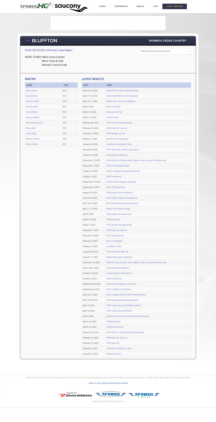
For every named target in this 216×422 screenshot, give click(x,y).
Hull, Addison (31, 112)
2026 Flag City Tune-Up (116, 128)
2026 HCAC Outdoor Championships (122, 90)
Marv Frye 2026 (113, 106)
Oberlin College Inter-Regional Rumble (123, 171)
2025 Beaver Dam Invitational (119, 192)
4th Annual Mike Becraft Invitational (122, 300)
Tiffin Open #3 (112, 343)
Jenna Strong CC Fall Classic (119, 273)
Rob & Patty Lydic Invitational (119, 257)
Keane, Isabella (32, 117)
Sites (83, 377)
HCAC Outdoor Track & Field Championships (126, 295)
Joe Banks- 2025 (113, 246)
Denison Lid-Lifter (114, 112)
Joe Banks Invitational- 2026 (118, 144)
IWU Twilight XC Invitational (118, 289)
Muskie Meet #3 (113, 354)
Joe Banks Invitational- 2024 (118, 348)
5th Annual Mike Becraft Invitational (122, 203)
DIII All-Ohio (39, 50)
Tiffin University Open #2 (117, 252)
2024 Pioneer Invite (114, 327)
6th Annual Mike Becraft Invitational (122, 96)
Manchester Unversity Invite (118, 214)
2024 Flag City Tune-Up (116, 337)
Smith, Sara (31, 133)
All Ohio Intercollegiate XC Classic (121, 284)
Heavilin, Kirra (32, 106)
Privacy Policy (33, 377)
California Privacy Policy (53, 377)
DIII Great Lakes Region (60, 50)
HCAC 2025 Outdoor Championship (122, 198)
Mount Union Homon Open (118, 209)
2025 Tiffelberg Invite (115, 187)
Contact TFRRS (116, 377)
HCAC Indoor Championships (119, 123)
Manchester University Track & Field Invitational (127, 316)
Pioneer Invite (112, 117)
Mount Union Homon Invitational (120, 101)
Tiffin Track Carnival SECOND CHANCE (123, 305)
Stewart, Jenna (32, 139)
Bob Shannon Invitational (117, 139)
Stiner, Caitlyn (32, 144)
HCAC (28, 50)
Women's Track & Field (54, 64)
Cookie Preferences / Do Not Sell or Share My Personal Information (157, 377)
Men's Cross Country (53, 56)
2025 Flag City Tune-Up (116, 230)
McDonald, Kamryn (34, 123)
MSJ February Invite (115, 235)
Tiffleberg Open (113, 219)
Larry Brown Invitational (116, 155)
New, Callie (31, 128)
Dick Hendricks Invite (115, 133)
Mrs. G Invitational (114, 241)
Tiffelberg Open (113, 321)
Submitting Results (97, 377)
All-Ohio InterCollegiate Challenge (121, 182)
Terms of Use (73, 377)
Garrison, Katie (32, 101)
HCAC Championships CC (117, 268)
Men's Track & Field (52, 60)
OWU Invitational (113, 176)
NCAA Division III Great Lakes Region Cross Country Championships (136, 160)
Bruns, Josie (31, 90)
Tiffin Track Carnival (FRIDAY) (119, 311)
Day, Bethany (31, 96)
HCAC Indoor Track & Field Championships (125, 332)
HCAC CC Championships (117, 166)
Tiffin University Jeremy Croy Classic (122, 149)
